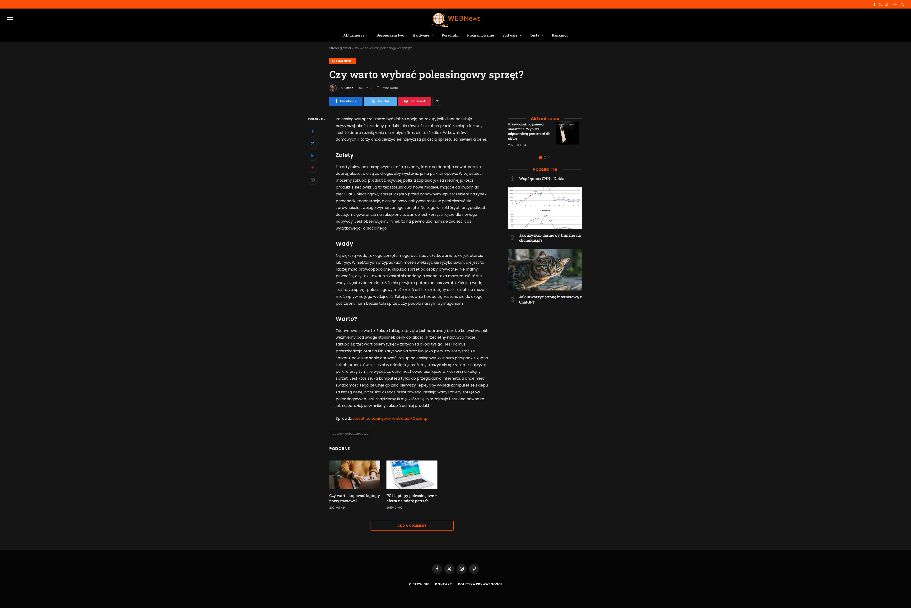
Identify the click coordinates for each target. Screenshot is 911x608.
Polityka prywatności (480, 584)
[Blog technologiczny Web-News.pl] (455, 19)
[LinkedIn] (312, 155)
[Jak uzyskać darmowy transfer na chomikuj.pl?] (545, 208)
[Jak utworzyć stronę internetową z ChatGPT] (545, 269)
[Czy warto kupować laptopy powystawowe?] (354, 475)
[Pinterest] (312, 167)
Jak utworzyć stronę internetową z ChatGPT (550, 299)
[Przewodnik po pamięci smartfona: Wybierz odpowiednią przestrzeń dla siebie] (569, 134)
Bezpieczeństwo (390, 35)
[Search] (902, 4)
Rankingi (560, 35)
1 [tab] (540, 158)
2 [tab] (545, 158)
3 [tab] (549, 158)
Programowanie (480, 35)
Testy (534, 35)
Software (509, 35)
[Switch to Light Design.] (895, 4)
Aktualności (353, 35)
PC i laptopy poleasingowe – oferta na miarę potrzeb (411, 498)
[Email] (312, 179)
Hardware (421, 35)
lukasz (348, 88)
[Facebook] (312, 131)
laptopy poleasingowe (350, 433)
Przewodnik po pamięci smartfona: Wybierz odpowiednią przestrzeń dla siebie (529, 131)
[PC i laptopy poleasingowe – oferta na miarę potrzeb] (411, 475)
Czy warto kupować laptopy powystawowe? (354, 498)
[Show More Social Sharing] (437, 101)
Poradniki (450, 35)
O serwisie (419, 584)
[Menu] (10, 19)
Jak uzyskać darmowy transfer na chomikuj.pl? (550, 238)
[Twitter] (312, 143)
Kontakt (443, 584)
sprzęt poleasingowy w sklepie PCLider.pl (390, 418)
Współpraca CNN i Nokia (541, 178)
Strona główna (340, 48)
